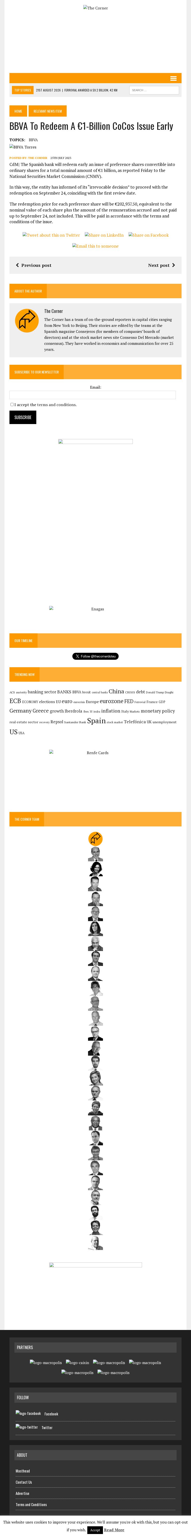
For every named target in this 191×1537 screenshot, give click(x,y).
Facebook (51, 1413)
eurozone (111, 701)
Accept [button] (95, 1530)
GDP (162, 702)
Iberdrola (73, 711)
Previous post (36, 265)
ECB (15, 701)
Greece (41, 710)
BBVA (33, 139)
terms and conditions (56, 404)
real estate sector (23, 722)
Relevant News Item (48, 111)
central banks (100, 692)
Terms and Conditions (31, 1504)
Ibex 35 (88, 711)
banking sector (42, 692)
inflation (110, 711)
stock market (115, 722)
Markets (135, 711)
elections (47, 701)
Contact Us (24, 1482)
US (13, 731)
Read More (114, 1529)
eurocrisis (79, 702)
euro (67, 701)
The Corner (37, 158)
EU (58, 701)
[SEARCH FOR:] (154, 89)
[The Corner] (95, 8)
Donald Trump (155, 692)
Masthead (23, 1470)
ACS (12, 692)
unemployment (165, 722)
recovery (44, 722)
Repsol (56, 722)
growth (57, 711)
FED (129, 701)
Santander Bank (75, 722)
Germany (20, 710)
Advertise (22, 1493)
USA (22, 733)
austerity (21, 692)
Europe (92, 701)
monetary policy (158, 711)
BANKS (64, 692)
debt (140, 692)
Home (18, 111)
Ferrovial (140, 702)
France (152, 701)
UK (149, 721)
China (116, 691)
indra (97, 711)
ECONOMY (30, 702)
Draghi (169, 692)
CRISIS (130, 692)
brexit (86, 692)
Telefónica (135, 722)
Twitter (47, 1427)
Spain (96, 720)
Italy (125, 711)
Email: (95, 387)
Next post (159, 265)
